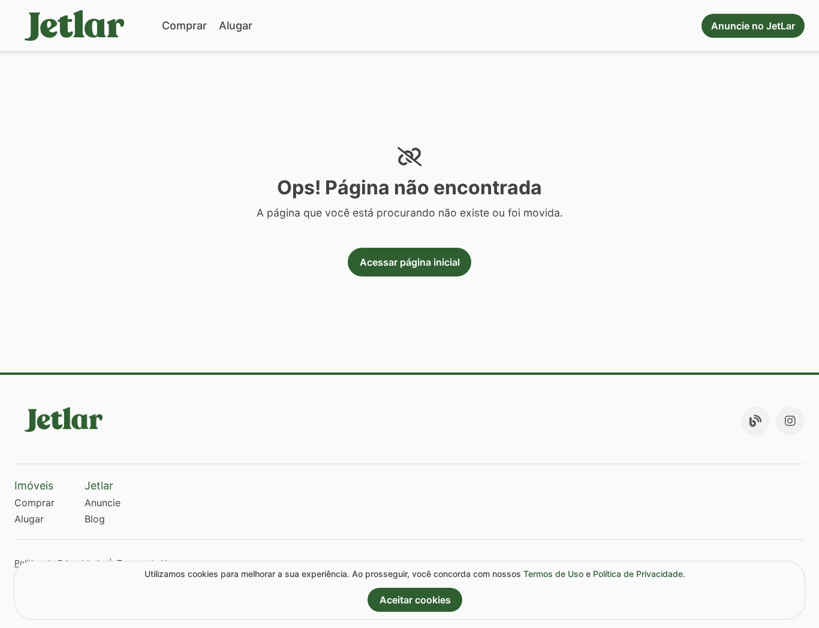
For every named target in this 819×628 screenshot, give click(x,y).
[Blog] (755, 421)
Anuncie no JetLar (753, 26)
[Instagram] (790, 421)
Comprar (184, 25)
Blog (95, 519)
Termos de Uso (553, 574)
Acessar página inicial (410, 262)
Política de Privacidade (638, 574)
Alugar (235, 25)
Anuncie (103, 503)
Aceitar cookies (415, 600)
